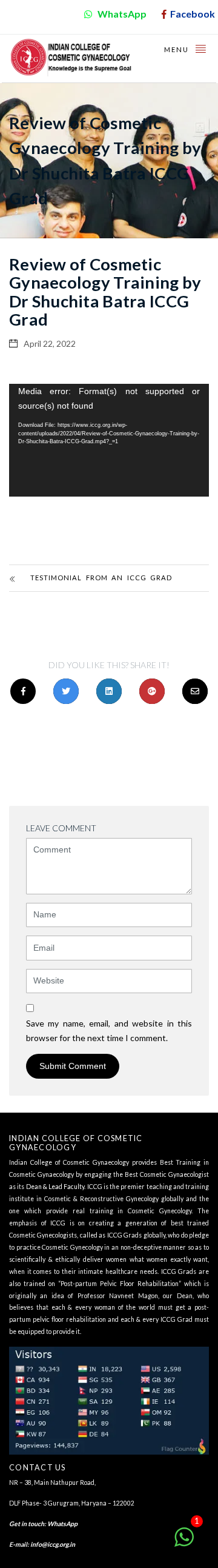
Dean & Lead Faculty (55, 1186)
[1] (184, 1543)
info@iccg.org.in (52, 1544)
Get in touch (26, 1523)
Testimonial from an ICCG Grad (101, 577)
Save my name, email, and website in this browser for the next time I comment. (109, 1030)
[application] (109, 440)
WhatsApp (62, 1523)
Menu (177, 49)
